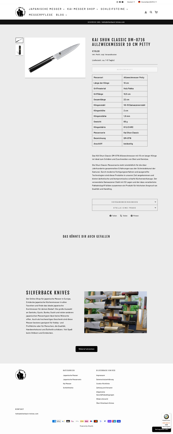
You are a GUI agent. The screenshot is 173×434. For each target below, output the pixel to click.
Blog (60, 14)
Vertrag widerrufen (161, 429)
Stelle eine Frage (124, 208)
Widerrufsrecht (102, 399)
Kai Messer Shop (81, 8)
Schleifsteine (113, 8)
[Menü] (170, 414)
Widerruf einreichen (87, 349)
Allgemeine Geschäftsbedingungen (105, 393)
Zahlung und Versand (104, 388)
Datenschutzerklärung (105, 379)
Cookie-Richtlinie (103, 383)
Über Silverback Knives (105, 403)
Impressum (100, 375)
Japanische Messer (46, 8)
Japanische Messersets (72, 379)
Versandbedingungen (125, 202)
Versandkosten (111, 54)
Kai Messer (67, 383)
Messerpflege (41, 14)
